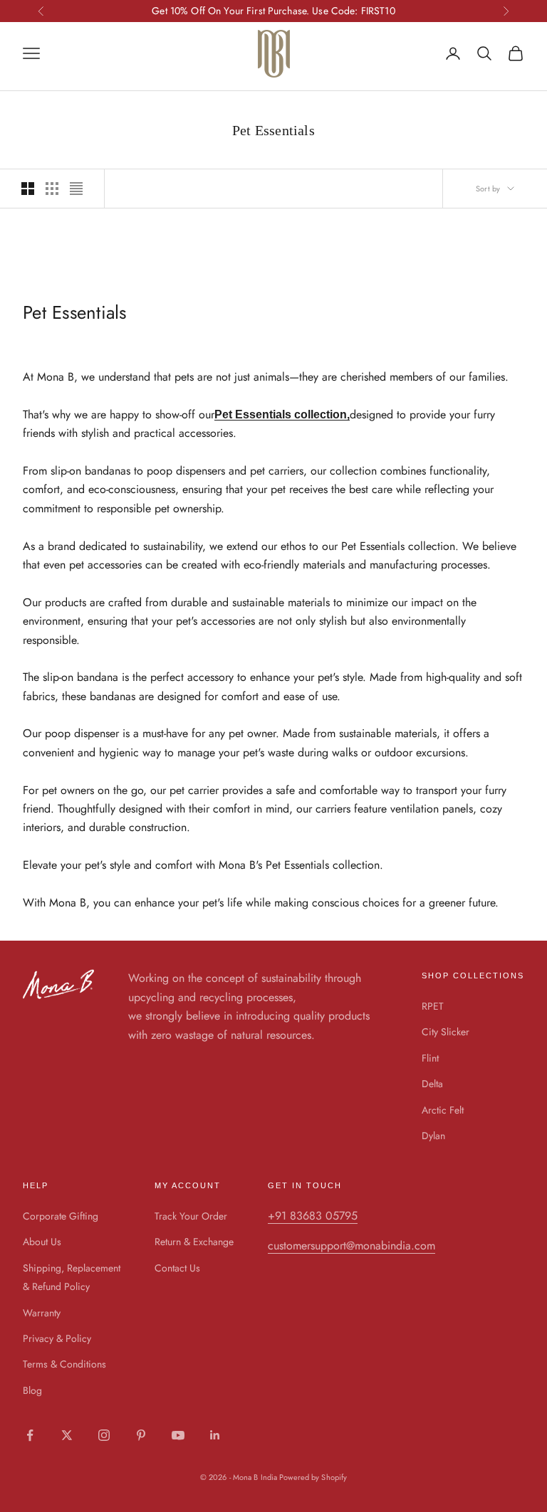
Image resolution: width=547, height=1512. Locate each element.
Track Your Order (191, 1216)
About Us (42, 1242)
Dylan (433, 1135)
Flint (430, 1058)
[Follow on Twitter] (67, 1435)
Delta (432, 1084)
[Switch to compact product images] (76, 188)
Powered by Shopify (313, 1477)
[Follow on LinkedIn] (215, 1435)
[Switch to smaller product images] (52, 188)
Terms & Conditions (64, 1364)
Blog (32, 1390)
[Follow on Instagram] (104, 1435)
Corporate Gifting (60, 1216)
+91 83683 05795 (313, 1215)
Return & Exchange (194, 1242)
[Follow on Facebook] (30, 1435)
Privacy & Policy (57, 1338)
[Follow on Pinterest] (141, 1435)
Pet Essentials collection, (282, 414)
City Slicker (445, 1032)
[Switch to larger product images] (27, 188)
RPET (433, 1006)
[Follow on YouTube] (178, 1435)
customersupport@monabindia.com (351, 1245)
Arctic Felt (443, 1110)
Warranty (42, 1313)
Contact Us (177, 1268)
